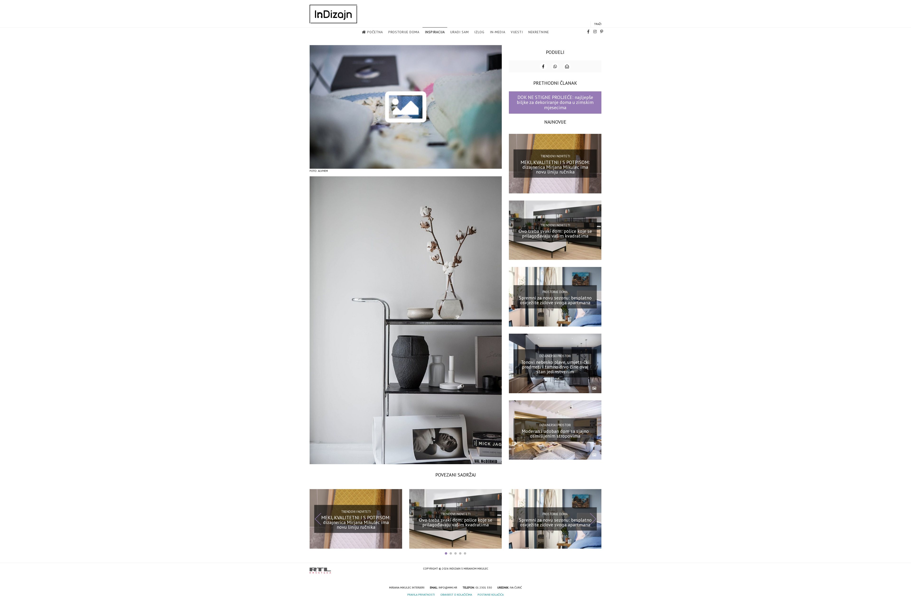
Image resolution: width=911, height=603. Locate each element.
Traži (597, 24)
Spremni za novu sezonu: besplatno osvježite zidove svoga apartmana (555, 300)
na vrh (596, 569)
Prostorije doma (403, 32)
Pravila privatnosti (421, 594)
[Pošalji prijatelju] (567, 66)
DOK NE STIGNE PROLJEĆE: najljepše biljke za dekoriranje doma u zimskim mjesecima (555, 102)
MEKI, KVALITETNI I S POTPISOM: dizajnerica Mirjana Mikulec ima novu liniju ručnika (555, 167)
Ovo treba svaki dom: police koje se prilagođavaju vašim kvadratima (555, 233)
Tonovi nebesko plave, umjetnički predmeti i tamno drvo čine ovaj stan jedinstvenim (555, 367)
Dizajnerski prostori (555, 356)
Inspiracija (435, 32)
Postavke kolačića (491, 594)
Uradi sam (459, 32)
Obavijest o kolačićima (456, 594)
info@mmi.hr (448, 587)
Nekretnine (538, 32)
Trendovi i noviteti (555, 156)
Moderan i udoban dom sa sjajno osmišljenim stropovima (555, 433)
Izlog (479, 32)
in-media (497, 32)
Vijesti (517, 32)
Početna (375, 32)
